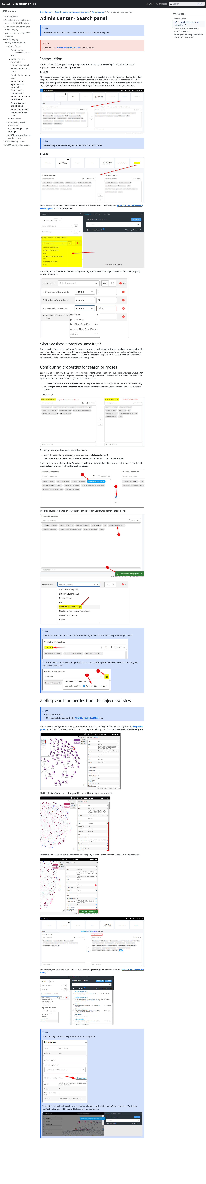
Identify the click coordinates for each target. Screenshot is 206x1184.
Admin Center (98, 12)
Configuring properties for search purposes (186, 29)
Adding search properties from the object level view (188, 36)
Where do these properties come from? (187, 23)
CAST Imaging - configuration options (72, 12)
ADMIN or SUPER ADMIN (68, 47)
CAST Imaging (46, 12)
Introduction (180, 18)
